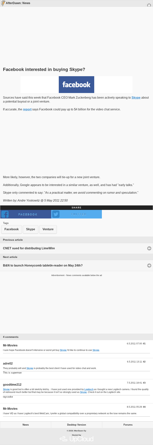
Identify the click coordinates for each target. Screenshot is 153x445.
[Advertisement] (75, 30)
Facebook (28, 214)
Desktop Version (76, 425)
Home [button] (149, 5)
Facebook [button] (11, 229)
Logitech (88, 389)
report (27, 109)
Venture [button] (48, 229)
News (26, 425)
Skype (136, 97)
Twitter (79, 214)
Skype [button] (30, 229)
